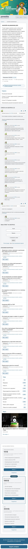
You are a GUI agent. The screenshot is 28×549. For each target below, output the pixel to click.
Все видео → (6, 434)
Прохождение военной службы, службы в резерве (14, 398)
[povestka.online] (5, 17)
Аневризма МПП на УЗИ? (8, 304)
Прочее (14, 401)
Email (13, 228)
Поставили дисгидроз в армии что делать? (13, 316)
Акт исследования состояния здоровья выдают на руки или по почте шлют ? (12, 277)
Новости (14, 385)
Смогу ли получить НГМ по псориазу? (11, 353)
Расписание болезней (7, 93)
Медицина (14, 382)
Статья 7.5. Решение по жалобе (9, 100)
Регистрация (6, 243)
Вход (25, 17)
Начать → (14, 469)
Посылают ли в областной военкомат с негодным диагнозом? (12, 264)
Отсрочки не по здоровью (14, 388)
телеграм (4, 120)
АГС (14, 380)
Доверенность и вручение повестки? (11, 341)
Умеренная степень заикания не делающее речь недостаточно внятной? (13, 250)
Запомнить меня (14, 237)
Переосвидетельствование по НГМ (14, 391)
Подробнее (14, 472)
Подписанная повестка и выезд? (10, 365)
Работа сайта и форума (14, 404)
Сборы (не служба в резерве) (14, 407)
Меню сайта (19, 17)
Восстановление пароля (18, 243)
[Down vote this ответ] (25, 111)
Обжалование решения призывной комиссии (12, 102)
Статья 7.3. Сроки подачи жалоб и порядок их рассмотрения (12, 97)
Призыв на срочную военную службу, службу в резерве (14, 394)
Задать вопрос (14, 547)
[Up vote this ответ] (21, 111)
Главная (2, 21)
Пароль (13, 233)
